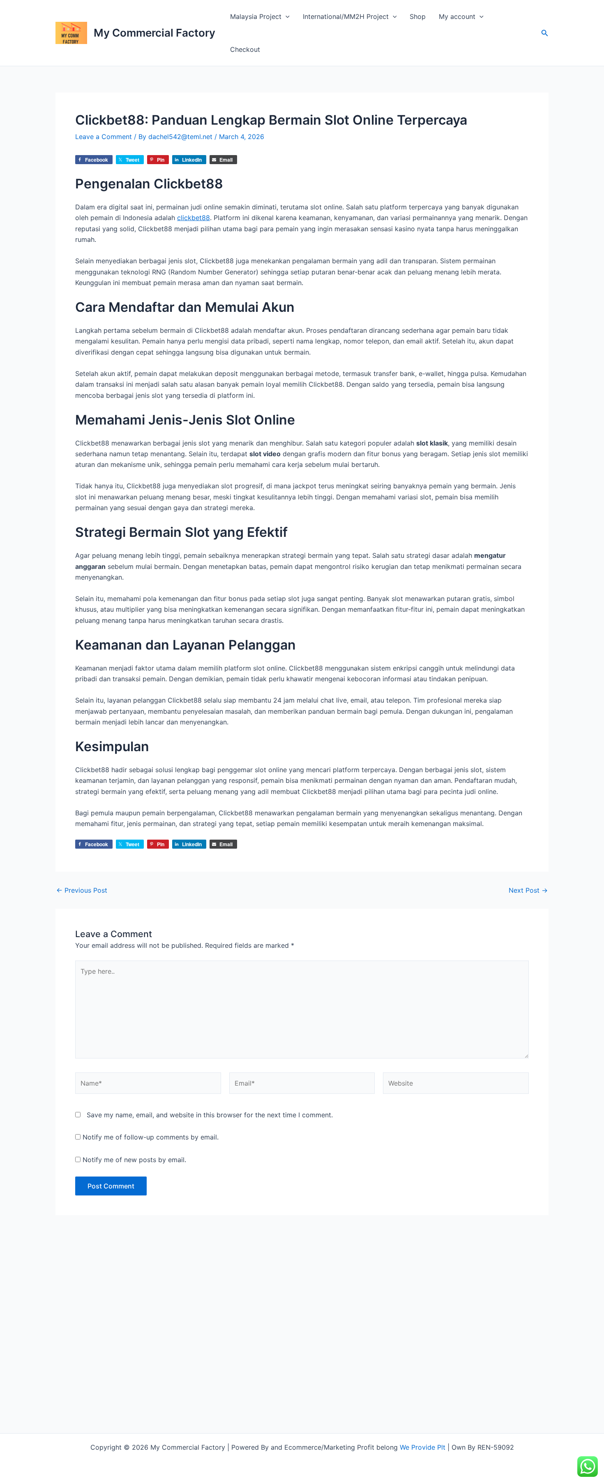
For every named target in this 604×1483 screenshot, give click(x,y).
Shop (418, 16)
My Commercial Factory (154, 32)
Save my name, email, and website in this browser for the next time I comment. (210, 1115)
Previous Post (81, 890)
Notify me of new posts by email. (134, 1160)
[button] (285, 16)
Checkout (245, 49)
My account (457, 16)
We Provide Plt (422, 1447)
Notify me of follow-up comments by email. (151, 1137)
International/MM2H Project (346, 16)
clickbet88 (193, 218)
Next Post (528, 890)
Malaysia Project (255, 16)
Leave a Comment (103, 136)
